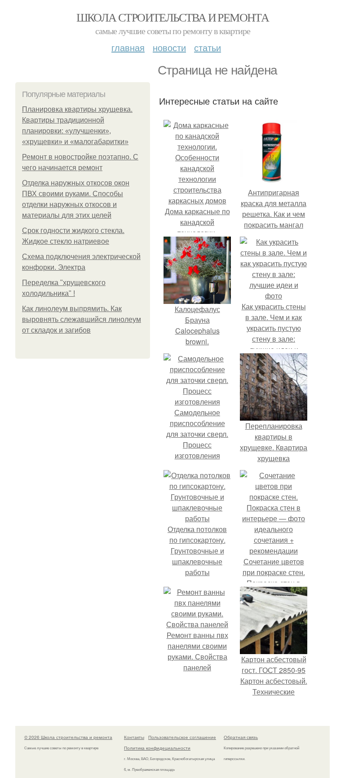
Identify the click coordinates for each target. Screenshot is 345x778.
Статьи (207, 47)
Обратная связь (241, 737)
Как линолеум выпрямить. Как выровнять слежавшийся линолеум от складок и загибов (81, 319)
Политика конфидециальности (157, 748)
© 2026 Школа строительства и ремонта (68, 737)
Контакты (134, 737)
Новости (169, 47)
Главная (128, 47)
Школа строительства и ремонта (172, 17)
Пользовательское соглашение (182, 737)
